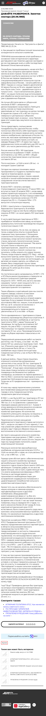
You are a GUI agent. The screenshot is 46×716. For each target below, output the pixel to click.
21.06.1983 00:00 (7, 9)
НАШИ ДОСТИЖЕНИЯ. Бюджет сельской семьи (26, 666)
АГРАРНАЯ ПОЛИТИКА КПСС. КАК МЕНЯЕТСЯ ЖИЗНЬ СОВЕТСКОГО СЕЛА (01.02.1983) (25, 673)
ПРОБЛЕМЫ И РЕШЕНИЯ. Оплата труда (23, 679)
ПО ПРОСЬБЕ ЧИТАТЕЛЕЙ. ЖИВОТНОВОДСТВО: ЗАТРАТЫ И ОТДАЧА (22, 610)
